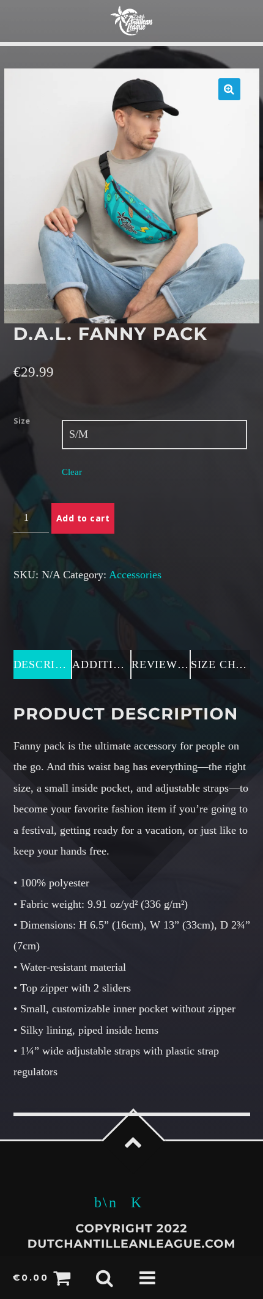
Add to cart (83, 518)
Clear (72, 472)
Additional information (102, 664)
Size (21, 420)
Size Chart (220, 664)
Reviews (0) (161, 664)
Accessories (135, 575)
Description (43, 664)
